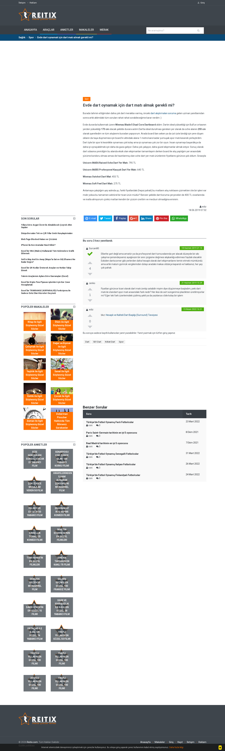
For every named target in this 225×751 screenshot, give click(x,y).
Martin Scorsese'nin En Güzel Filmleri (62, 534)
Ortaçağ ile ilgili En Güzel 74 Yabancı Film (34, 633)
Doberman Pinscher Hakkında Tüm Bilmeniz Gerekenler (62, 421)
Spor (87, 99)
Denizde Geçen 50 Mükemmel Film (35, 584)
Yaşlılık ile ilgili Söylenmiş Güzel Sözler (35, 375)
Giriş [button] (202, 2)
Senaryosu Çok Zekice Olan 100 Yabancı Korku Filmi (62, 459)
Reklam (33, 2)
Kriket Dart (110, 342)
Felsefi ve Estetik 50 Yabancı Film (34, 511)
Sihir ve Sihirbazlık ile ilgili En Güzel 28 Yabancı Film (62, 607)
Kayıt (180, 742)
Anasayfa (30, 29)
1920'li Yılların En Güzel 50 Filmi (61, 635)
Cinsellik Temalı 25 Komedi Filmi (34, 536)
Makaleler (86, 29)
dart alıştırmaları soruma (163, 113)
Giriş (171, 742)
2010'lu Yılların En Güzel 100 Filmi (34, 683)
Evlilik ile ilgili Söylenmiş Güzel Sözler (35, 399)
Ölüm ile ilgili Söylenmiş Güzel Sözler (62, 325)
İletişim (22, 2)
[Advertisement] (112, 66)
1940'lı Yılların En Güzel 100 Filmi (62, 658)
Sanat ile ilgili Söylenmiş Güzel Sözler (62, 375)
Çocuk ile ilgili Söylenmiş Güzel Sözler (62, 399)
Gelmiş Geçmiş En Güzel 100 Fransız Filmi (62, 584)
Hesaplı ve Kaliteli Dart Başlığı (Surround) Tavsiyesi (132, 315)
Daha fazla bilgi (176, 747)
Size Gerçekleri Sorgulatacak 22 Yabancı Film (35, 459)
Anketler (66, 29)
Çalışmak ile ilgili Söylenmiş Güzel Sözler (34, 350)
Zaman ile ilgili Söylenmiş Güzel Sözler (35, 424)
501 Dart (97, 342)
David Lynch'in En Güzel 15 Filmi (34, 610)
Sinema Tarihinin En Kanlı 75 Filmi (62, 561)
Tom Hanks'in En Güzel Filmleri (35, 561)
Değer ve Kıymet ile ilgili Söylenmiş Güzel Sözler (62, 348)
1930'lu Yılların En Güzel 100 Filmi (34, 658)
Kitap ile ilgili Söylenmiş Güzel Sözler (35, 325)
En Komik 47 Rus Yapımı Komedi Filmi (62, 511)
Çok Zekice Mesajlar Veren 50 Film (35, 487)
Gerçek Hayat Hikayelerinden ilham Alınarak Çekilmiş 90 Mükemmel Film (62, 480)
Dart (87, 342)
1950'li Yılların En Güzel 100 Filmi (62, 683)
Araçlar (48, 29)
